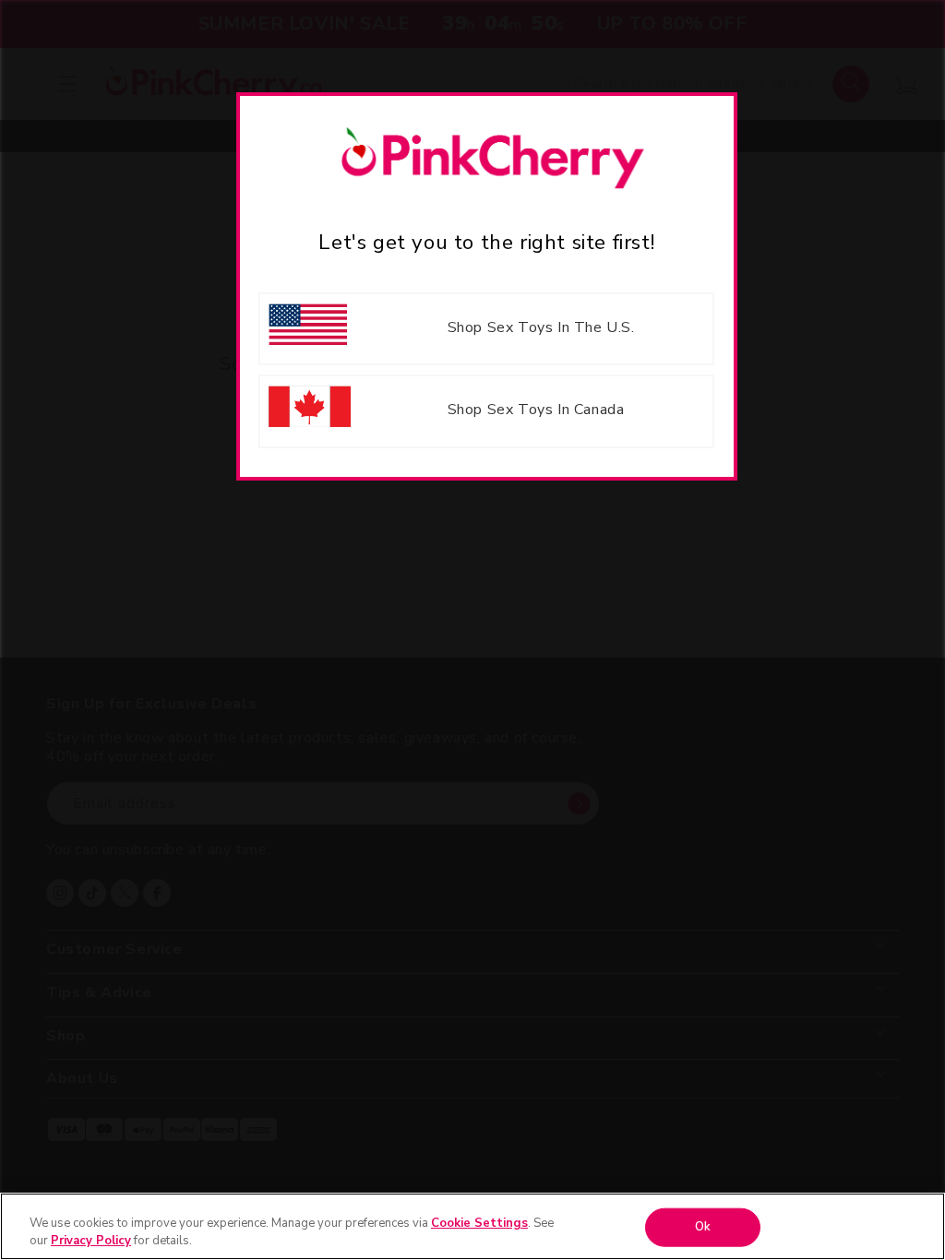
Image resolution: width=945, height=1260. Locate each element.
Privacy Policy (91, 1240)
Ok (703, 1226)
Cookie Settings (479, 1223)
